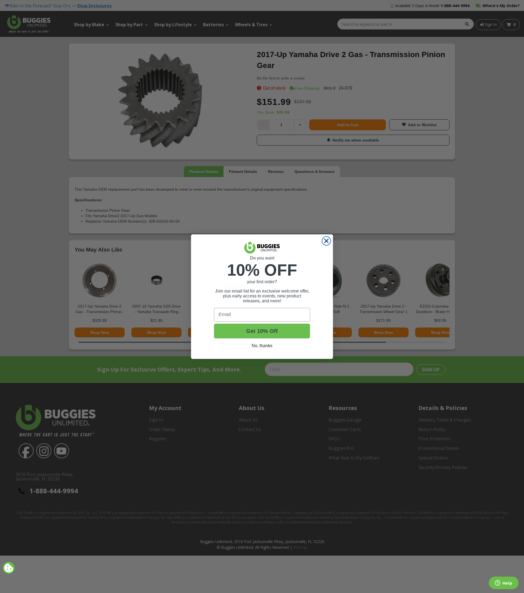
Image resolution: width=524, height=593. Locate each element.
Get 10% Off (262, 331)
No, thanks (262, 345)
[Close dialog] (326, 241)
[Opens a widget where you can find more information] (504, 583)
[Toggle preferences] (9, 568)
